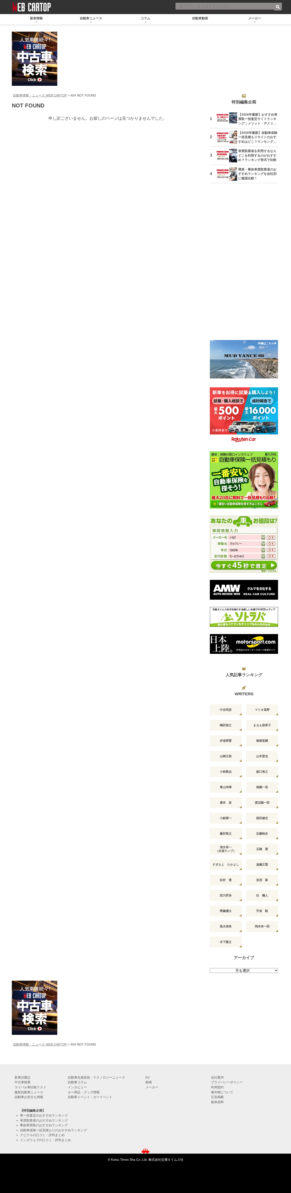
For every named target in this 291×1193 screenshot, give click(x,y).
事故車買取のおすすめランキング (44, 1125)
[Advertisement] (244, 264)
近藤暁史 (262, 833)
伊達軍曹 (226, 740)
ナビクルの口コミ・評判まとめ (42, 1135)
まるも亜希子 (262, 725)
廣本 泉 (226, 802)
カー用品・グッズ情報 (84, 1092)
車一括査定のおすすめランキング (44, 1115)
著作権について (222, 1092)
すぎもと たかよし (226, 864)
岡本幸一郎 (262, 926)
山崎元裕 (226, 756)
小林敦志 (226, 771)
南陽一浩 (262, 787)
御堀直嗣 (262, 740)
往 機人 (262, 895)
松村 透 (226, 880)
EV (148, 1077)
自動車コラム (77, 1082)
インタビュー (77, 1087)
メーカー (152, 1087)
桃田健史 (262, 818)
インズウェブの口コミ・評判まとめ (45, 1140)
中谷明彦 (226, 709)
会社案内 (217, 1077)
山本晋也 (262, 756)
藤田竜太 (226, 833)
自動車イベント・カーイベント (90, 1097)
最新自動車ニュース (29, 1092)
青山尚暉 (226, 787)
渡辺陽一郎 (262, 802)
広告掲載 (217, 1097)
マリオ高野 (262, 709)
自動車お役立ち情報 (29, 1097)
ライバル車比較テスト (30, 1087)
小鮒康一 (226, 818)
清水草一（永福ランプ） (226, 849)
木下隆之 (226, 942)
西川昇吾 (226, 895)
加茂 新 (262, 880)
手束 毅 (262, 911)
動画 (149, 1082)
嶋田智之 (226, 725)
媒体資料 (217, 1102)
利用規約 (217, 1087)
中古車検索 (22, 1082)
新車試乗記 (22, 1077)
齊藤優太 (226, 911)
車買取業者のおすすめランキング (44, 1120)
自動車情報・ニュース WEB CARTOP (40, 95)
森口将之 (262, 771)
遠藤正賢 (262, 864)
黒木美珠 (226, 926)
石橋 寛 (262, 849)
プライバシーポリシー (227, 1082)
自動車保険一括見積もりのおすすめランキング (53, 1130)
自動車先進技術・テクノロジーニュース (96, 1077)
